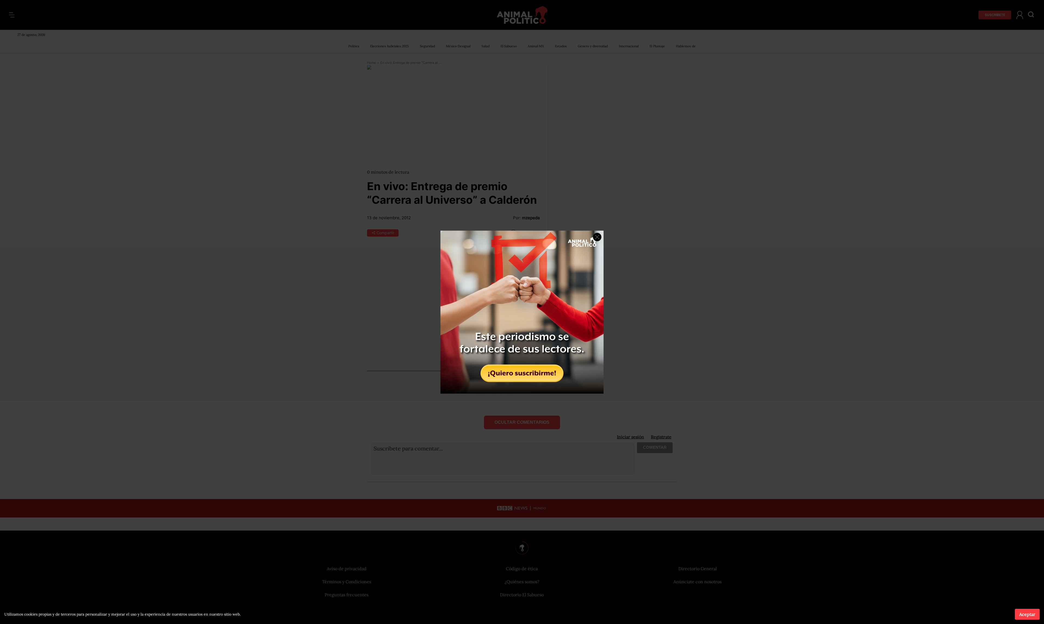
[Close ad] (597, 237)
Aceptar (1027, 614)
